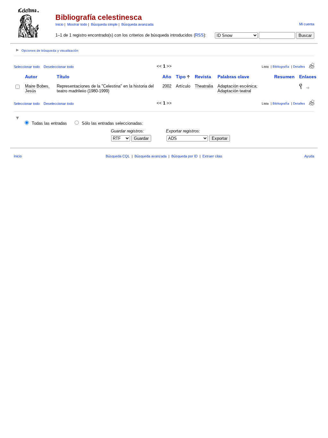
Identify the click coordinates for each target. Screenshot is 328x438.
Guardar (141, 138)
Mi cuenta (306, 24)
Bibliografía (281, 66)
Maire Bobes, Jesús (37, 88)
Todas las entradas (49, 123)
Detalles (299, 66)
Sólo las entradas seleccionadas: (112, 123)
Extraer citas (212, 156)
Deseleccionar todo (59, 67)
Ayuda (309, 156)
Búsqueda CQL (118, 156)
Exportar (219, 138)
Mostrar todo (77, 24)
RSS (199, 35)
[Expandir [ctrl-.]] (18, 118)
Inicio (59, 24)
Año (166, 76)
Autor (31, 76)
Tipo (181, 76)
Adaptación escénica (236, 86)
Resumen (284, 76)
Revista (203, 76)
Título (63, 76)
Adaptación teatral (234, 90)
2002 (166, 86)
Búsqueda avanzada (137, 24)
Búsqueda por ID (184, 156)
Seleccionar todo (27, 67)
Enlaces (307, 76)
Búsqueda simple (104, 24)
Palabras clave (233, 76)
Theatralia (204, 86)
